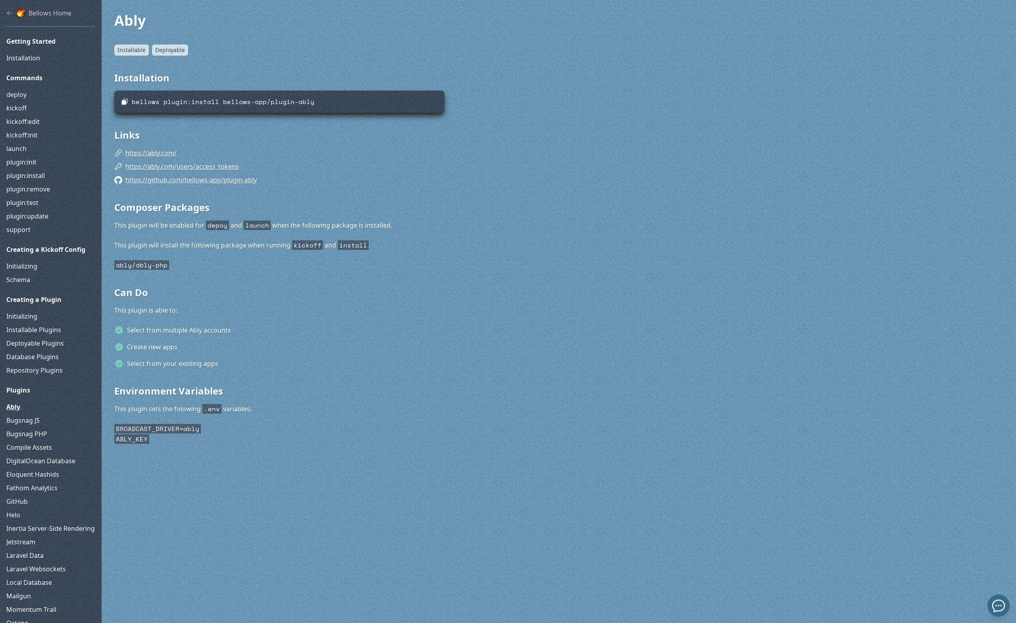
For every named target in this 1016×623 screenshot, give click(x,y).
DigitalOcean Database (40, 461)
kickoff (16, 108)
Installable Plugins (33, 329)
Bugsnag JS (23, 420)
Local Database (29, 582)
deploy (16, 94)
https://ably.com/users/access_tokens (182, 166)
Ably (13, 406)
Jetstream (20, 542)
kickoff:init (22, 135)
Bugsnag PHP (26, 434)
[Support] (998, 605)
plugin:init (21, 162)
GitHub (17, 501)
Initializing (21, 266)
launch (16, 148)
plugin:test (22, 202)
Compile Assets (29, 447)
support (18, 229)
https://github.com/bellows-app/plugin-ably (191, 180)
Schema (18, 279)
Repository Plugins (34, 370)
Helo (13, 515)
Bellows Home (50, 13)
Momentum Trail (31, 609)
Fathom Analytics (32, 488)
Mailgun (18, 596)
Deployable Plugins (35, 343)
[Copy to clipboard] (125, 102)
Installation (23, 58)
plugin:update (27, 216)
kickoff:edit (23, 121)
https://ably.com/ (151, 153)
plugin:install (25, 175)
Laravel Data (25, 555)
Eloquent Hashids (32, 474)
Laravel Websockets (36, 569)
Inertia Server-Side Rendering (50, 528)
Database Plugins (32, 356)
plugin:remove (28, 189)
